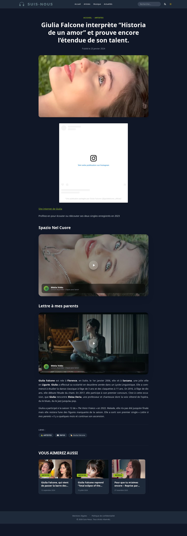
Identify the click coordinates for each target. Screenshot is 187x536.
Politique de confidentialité (103, 516)
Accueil (78, 4)
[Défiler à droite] (147, 478)
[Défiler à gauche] (40, 478)
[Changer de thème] (170, 4)
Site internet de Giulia (50, 208)
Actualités (108, 4)
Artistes (87, 4)
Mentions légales (79, 516)
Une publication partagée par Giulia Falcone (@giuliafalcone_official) (93, 199)
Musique (97, 4)
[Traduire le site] (165, 4)
